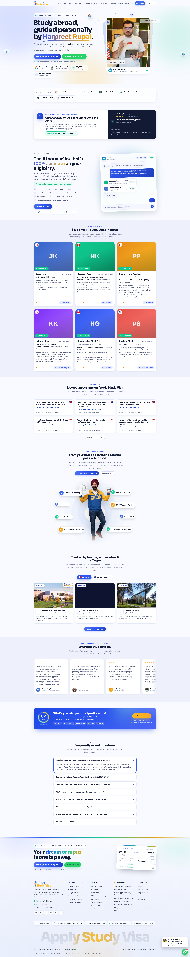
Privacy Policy (141, 949)
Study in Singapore (74, 902)
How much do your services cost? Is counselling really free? (81, 799)
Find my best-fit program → (87, 473)
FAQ (115, 911)
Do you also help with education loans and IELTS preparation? (82, 814)
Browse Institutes (143, 896)
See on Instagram (63, 368)
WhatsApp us (73, 865)
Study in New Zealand (75, 899)
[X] (46, 912)
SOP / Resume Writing (98, 896)
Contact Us (141, 899)
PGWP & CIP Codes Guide (123, 904)
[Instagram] (41, 912)
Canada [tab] (84, 577)
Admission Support (97, 889)
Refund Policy (152, 949)
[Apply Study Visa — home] (44, 3)
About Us (141, 886)
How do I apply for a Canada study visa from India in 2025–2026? (83, 777)
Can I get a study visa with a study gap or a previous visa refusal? (83, 784)
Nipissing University (131, 92)
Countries (67, 3)
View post (66, 302)
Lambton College (90, 610)
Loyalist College (132, 610)
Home (59, 3)
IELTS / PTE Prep (96, 902)
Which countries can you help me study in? (74, 807)
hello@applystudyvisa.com (45, 907)
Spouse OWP (95, 905)
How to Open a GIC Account (123, 898)
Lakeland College (109, 92)
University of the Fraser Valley (54, 610)
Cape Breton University (67, 92)
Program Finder (143, 893)
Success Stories (117, 3)
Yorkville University (68, 97)
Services (78, 3)
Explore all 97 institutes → (95, 629)
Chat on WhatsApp (75, 56)
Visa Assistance (96, 893)
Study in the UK (73, 893)
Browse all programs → (95, 437)
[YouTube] (56, 912)
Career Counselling (97, 886)
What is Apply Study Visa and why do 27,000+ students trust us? (83, 760)
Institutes (103, 3)
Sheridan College (47, 97)
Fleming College (89, 92)
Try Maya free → (42, 206)
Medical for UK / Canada (122, 901)
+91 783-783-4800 (42, 904)
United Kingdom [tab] (102, 577)
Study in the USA (73, 896)
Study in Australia (73, 889)
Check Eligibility (92, 3)
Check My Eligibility (120, 889)
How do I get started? (65, 822)
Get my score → (142, 716)
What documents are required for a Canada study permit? (80, 792)
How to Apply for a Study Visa (122, 894)
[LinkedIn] (51, 912)
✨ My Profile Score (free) (122, 886)
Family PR (94, 909)
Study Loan (95, 899)
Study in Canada (73, 886)
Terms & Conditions (129, 949)
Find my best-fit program (47, 56)
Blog (127, 3)
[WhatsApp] (61, 912)
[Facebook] (36, 912)
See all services (107, 473)
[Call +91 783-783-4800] (132, 3)
